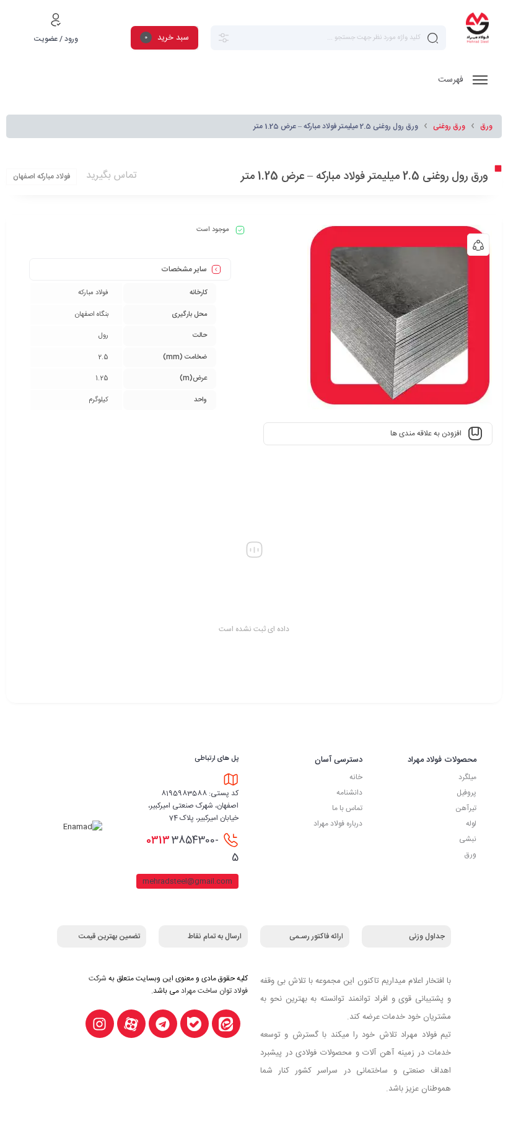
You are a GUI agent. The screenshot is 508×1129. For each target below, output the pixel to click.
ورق (486, 126)
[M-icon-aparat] (131, 1023)
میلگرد (467, 777)
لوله (471, 823)
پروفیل (466, 793)
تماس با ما (347, 808)
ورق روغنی (449, 126)
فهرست (452, 79)
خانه (355, 777)
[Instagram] (99, 1023)
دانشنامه (349, 793)
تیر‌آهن (465, 808)
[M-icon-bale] (194, 1023)
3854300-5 (192, 849)
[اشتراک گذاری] (478, 244)
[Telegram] (163, 1023)
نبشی (467, 839)
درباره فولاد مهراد (337, 823)
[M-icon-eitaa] (226, 1023)
